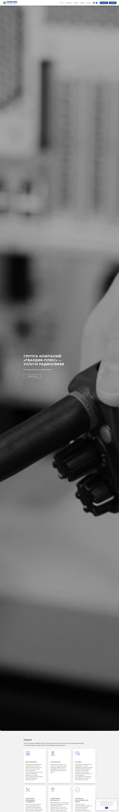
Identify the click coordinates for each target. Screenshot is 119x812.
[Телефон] (97, 3)
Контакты (88, 2)
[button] (32, 376)
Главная (62, 2)
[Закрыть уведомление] (116, 800)
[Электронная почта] (94, 3)
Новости (82, 2)
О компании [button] (68, 2)
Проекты (76, 2)
